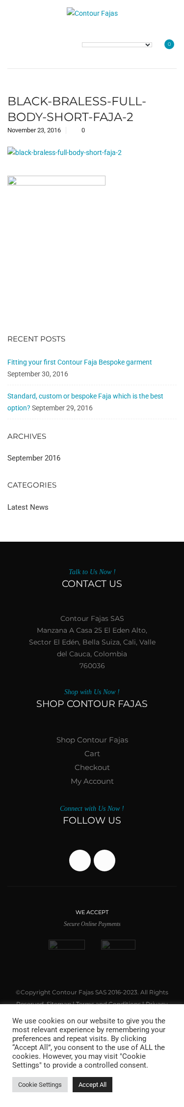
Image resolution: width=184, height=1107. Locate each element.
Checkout (92, 767)
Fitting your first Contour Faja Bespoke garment (79, 362)
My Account (92, 781)
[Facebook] (80, 860)
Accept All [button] (92, 1084)
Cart (92, 753)
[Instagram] (104, 860)
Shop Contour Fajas (92, 739)
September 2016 (33, 458)
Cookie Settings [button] (40, 1084)
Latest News (28, 507)
